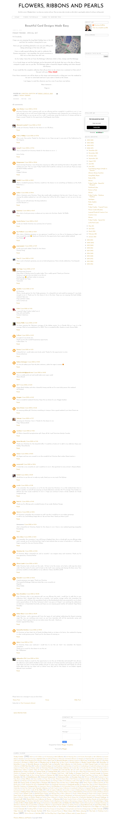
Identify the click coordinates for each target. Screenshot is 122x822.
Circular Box (75, 768)
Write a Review (29, 813)
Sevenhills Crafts (57, 803)
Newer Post (16, 700)
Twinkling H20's (32, 809)
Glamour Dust (55, 782)
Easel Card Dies (87, 775)
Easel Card (75, 775)
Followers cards (70, 780)
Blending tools (44, 762)
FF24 (92, 777)
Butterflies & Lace (19, 764)
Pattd (18, 475)
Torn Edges (95, 806)
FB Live (87, 777)
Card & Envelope (46, 766)
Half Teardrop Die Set (29, 784)
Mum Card (18, 793)
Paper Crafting (102, 793)
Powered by (92, 132)
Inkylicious (104, 786)
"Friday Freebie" (24, 95)
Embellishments (32, 777)
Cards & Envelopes (95, 766)
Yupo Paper (61, 813)
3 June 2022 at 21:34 (30, 524)
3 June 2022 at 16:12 (28, 397)
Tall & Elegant (33, 806)
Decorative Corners (94, 771)
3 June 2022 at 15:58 (34, 362)
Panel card (92, 793)
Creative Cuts (92, 215)
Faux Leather (38, 779)
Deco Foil (82, 771)
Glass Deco (65, 782)
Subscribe (96, 127)
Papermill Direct (40, 795)
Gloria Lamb (21, 563)
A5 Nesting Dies (71, 756)
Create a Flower (28, 771)
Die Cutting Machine (38, 775)
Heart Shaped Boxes (100, 784)
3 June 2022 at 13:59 (31, 323)
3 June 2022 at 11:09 (27, 258)
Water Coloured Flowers (54, 811)
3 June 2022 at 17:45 (32, 441)
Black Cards (34, 762)
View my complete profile (100, 27)
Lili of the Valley (37, 790)
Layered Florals (90, 788)
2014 (88, 258)
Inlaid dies (17, 788)
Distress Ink (50, 775)
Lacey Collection (64, 788)
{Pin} (29, 98)
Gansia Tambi (25, 782)
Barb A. (19, 501)
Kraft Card (53, 788)
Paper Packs (17, 795)
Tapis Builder (62, 806)
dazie (18, 642)
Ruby (106, 801)
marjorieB (20, 464)
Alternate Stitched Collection (68, 758)
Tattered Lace (72, 806)
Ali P (18, 385)
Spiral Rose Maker (100, 804)
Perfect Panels (35, 797)
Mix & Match (78, 791)
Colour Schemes (45, 769)
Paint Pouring (82, 793)
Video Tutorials (30, 17)
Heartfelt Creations (20, 786)
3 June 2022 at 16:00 (39, 372)
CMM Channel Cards (91, 764)
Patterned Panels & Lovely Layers (85, 795)
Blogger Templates (67, 745)
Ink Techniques (93, 786)
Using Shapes (60, 809)
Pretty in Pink (77, 799)
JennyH (19, 148)
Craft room (79, 769)
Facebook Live (102, 777)
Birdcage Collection (95, 760)
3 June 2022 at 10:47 (29, 210)
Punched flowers (103, 799)
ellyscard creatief (22, 125)
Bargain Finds (42, 760)
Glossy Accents (98, 782)
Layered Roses (102, 788)
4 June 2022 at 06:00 (32, 594)
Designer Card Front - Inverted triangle (88, 773)
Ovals (74, 793)
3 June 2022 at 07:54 (28, 148)
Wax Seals (92, 811)
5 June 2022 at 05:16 (32, 658)
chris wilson (20, 537)
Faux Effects (26, 779)
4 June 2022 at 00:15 (31, 563)
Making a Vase (53, 791)
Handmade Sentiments (59, 784)
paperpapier (20, 246)
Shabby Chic (68, 803)
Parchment (68, 795)
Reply (18, 119)
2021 (88, 240)
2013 (88, 261)
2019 (88, 245)
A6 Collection (98, 756)
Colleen (19, 335)
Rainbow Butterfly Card (35, 801)
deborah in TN (21, 658)
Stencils (23, 806)
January (91, 236)
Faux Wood (56, 779)
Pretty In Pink (92, 190)
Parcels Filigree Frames (56, 795)
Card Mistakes (67, 766)
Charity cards (35, 768)
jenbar (19, 192)
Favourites (65, 779)
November (92, 153)
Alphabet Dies (41, 758)
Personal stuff (18, 799)
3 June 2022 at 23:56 (31, 551)
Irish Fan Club (26, 788)
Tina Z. (19, 258)
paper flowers (81, 813)
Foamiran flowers (45, 780)
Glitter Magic (75, 782)
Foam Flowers (33, 780)
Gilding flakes (36, 782)
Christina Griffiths (99, 25)
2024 (88, 143)
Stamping (17, 806)
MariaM (19, 578)
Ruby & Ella (92, 178)
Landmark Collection (77, 788)
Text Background (85, 806)
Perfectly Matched (86, 797)
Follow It (61, 780)
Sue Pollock (20, 231)
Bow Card (65, 762)
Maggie (19, 397)
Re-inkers (65, 801)
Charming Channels (48, 768)
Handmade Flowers (43, 784)
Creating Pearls (52, 771)
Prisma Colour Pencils (89, 799)
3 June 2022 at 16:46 (31, 408)
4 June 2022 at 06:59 (30, 613)
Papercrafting (28, 795)
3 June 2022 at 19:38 (27, 485)
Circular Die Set (86, 768)
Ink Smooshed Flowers (68, 786)
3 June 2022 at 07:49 (34, 125)
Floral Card (95, 779)
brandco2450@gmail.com (25, 372)
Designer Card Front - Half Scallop (62, 773)
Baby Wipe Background (28, 760)
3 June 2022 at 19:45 (28, 501)
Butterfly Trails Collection (62, 764)
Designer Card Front (43, 773)
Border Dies (55, 762)
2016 (88, 253)
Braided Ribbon (75, 762)
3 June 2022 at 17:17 (28, 418)
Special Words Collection (60, 804)
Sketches (16, 804)
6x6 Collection (59, 756)
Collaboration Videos (20, 769)
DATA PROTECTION (20, 713)
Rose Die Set (88, 801)
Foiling (55, 780)
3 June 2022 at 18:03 (27, 453)
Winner (90, 180)
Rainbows (58, 801)
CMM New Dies (26, 766)
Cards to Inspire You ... (52, 17)
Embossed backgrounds (48, 777)
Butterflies (103, 762)
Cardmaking (84, 766)
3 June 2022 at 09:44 (27, 192)
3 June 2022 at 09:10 (27, 180)
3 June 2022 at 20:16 (28, 512)
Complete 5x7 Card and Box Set (62, 769)
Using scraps (87, 809)
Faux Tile (47, 779)
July (90, 164)
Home (17, 17)
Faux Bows (17, 779)
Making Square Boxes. (40, 791)
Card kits (76, 766)
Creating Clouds (40, 771)
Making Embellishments (94, 790)
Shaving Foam (89, 803)
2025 (88, 140)
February (91, 234)
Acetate (21, 758)
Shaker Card (79, 803)
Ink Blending (55, 786)
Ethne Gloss (20, 613)
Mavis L (19, 512)
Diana (18, 453)
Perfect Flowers (23, 797)
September (92, 158)
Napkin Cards (28, 793)
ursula (18, 485)
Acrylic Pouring (30, 758)
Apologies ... (91, 199)
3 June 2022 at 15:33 (27, 349)
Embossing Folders (63, 777)
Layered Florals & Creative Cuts (98, 212)
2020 (89, 242)
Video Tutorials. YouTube (34, 811)
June (90, 166)
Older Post (77, 700)
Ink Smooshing (81, 786)
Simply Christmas (101, 803)
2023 (88, 145)
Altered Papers (52, 758)
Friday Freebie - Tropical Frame (97, 207)
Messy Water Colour (66, 791)
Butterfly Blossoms (33, 764)
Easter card (98, 775)
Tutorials (21, 809)
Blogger (64, 749)
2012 (88, 264)
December (92, 150)
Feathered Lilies (93, 187)
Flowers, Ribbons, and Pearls (22, 818)
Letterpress (17, 790)
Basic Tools (51, 760)
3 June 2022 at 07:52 (32, 135)
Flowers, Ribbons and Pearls (61, 6)
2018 (88, 248)
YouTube (38, 813)
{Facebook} (16, 98)
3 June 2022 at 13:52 (26, 308)
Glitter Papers (88, 782)
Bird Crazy (84, 760)
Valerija (19, 418)
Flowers (24, 780)
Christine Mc (20, 551)
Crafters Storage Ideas (92, 769)
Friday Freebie (96, 780)
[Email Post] (57, 93)
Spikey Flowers (74, 804)
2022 (89, 148)
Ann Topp (19, 269)
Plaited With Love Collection (35, 799)
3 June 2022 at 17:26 (28, 431)
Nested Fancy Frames (41, 793)
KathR (19, 180)
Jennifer (19, 289)
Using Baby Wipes (93, 175)
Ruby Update (92, 202)
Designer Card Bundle (27, 773)
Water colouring (81, 811)
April (90, 228)
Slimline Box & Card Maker (29, 804)
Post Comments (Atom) (28, 703)
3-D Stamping (48, 756)
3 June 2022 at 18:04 (29, 464)
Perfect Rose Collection (49, 797)
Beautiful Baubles (62, 760)
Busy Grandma (21, 594)
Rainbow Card (48, 801)
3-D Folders (38, 756)
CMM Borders (77, 764)
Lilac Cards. (26, 790)
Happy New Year (87, 784)
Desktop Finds (24, 775)
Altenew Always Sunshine (95, 173)
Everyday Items (76, 777)
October (91, 156)
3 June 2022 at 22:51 (30, 537)
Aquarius (19, 210)
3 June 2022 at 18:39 (27, 475)
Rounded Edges (98, 801)
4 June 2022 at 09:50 (35, 630)
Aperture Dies (90, 758)
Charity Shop (24, 768)
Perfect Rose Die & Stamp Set (68, 797)
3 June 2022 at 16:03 (26, 385)
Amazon (81, 758)
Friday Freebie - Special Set (96, 220)
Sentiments (46, 803)
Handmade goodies (73, 784)
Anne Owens (20, 408)
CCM (18, 308)
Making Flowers (26, 791)
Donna (19, 349)
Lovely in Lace (69, 790)
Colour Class (33, 769)
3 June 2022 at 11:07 (31, 246)
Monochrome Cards (90, 791)
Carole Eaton (21, 221)
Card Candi (57, 766)
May (90, 226)
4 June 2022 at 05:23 (28, 578)
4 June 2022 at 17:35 (26, 642)
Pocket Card (67, 799)
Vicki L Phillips (21, 135)
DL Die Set (74, 771)
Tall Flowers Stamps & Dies (47, 806)
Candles (36, 766)
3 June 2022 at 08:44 (30, 162)
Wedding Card (102, 811)
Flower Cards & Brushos (95, 209)
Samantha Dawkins (23, 630)
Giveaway (44, 782)
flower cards (71, 813)
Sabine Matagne (22, 362)
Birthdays (25, 762)
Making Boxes (80, 790)
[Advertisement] (96, 85)
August (91, 161)
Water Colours (68, 811)
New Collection (66, 793)
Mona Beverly (21, 441)
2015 (88, 256)
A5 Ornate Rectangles (85, 756)
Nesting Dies (55, 793)
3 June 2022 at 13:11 (28, 289)
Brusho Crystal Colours (89, 762)
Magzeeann (20, 162)
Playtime (57, 799)
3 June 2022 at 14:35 (28, 335)
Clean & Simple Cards (100, 768)
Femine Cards (84, 779)
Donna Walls (20, 323)
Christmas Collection (62, 768)
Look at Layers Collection (54, 790)
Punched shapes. (20, 801)
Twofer (40, 809)
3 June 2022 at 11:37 (29, 269)
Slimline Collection (44, 804)
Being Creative (74, 760)
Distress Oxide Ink (64, 775)
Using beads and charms (73, 809)
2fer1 (31, 756)
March (91, 231)
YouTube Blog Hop (50, 813)
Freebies (87, 780)
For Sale (79, 780)
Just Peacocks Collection (40, 788)
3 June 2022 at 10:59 (30, 231)
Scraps (39, 803)
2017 (88, 250)
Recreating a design (76, 801)
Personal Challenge (100, 797)
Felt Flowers (74, 779)
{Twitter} (23, 98)
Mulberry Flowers (103, 791)
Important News (45, 786)
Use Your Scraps (49, 809)
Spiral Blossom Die (86, 804)
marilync (19, 431)
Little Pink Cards (93, 222)
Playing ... (49, 799)
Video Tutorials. (18, 811)
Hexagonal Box (32, 786)
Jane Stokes (20, 109)
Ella (24, 777)
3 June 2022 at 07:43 (31, 109)
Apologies (100, 758)
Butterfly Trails (47, 764)
